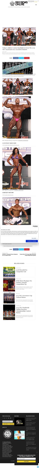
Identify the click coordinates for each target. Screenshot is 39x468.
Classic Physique (9, 52)
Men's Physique (27, 52)
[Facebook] (3, 418)
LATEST (6, 145)
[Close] (37, 452)
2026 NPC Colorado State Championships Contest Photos (30, 438)
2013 (18, 145)
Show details (34, 238)
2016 (13, 145)
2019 (9, 145)
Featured (13, 52)
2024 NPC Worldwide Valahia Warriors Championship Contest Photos (23, 310)
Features (16, 52)
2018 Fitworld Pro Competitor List (21, 271)
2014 (16, 145)
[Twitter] (4, 418)
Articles (4, 52)
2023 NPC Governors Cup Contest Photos (24, 296)
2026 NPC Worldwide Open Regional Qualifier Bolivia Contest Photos (30, 428)
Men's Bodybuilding (22, 52)
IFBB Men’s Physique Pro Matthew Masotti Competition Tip (24, 282)
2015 (14, 145)
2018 (11, 145)
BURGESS (23, 140)
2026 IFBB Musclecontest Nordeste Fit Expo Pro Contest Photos (30, 443)
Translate (35, 1)
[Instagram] (6, 418)
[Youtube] (10, 418)
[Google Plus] (8, 418)
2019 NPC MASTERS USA (21, 75)
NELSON (18, 190)
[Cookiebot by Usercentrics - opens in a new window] (34, 226)
